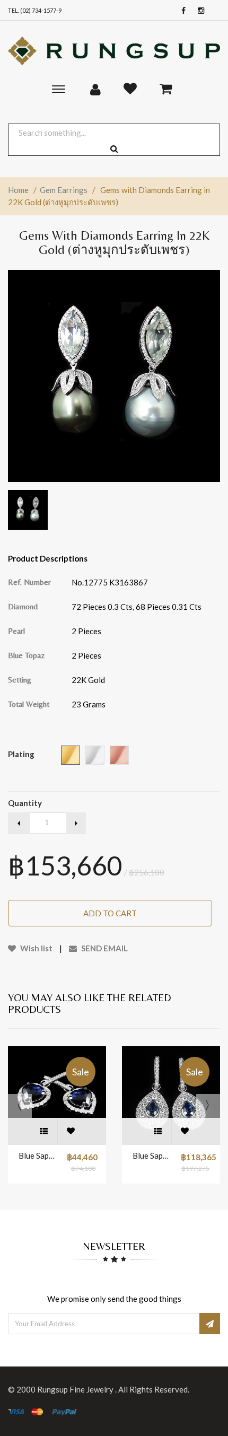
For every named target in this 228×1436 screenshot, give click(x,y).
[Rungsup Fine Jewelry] (114, 51)
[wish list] (70, 1131)
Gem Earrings (63, 190)
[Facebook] (181, 10)
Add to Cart (110, 913)
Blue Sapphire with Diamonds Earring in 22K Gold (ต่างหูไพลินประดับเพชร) (37, 1155)
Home (18, 190)
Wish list (35, 948)
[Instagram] (198, 10)
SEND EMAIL (104, 948)
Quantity (25, 803)
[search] (114, 148)
